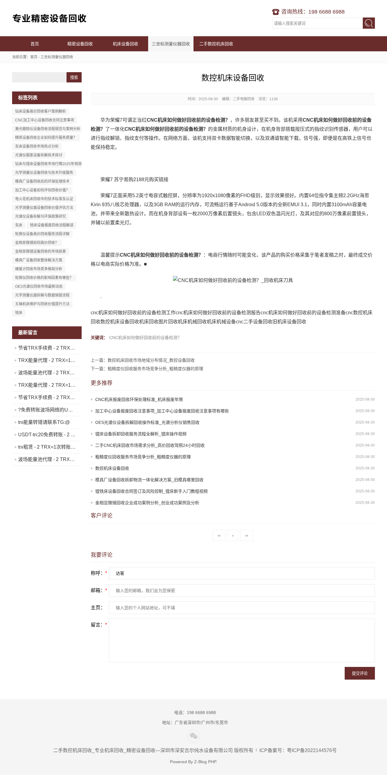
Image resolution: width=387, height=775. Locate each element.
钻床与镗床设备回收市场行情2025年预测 (48, 164)
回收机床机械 (182, 321)
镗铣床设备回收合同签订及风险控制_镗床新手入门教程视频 (151, 491)
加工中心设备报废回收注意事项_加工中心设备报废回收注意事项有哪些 (162, 410)
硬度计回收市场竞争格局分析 (38, 269)
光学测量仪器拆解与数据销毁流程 (42, 295)
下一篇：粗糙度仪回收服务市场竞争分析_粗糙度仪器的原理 (147, 368)
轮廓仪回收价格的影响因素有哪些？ (44, 278)
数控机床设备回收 (119, 321)
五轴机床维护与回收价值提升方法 (42, 304)
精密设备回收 (80, 43)
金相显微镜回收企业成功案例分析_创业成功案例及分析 (147, 502)
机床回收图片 (153, 321)
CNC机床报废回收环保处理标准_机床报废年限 (139, 399)
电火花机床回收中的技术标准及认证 (44, 199)
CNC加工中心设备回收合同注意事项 (44, 120)
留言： (99, 624)
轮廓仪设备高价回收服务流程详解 (42, 234)
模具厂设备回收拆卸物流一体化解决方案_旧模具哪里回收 (149, 479)
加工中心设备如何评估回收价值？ (42, 190)
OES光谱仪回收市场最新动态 (39, 286)
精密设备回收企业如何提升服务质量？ (46, 138)
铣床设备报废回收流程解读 (51, 225)
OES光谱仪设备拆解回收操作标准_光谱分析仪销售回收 (147, 422)
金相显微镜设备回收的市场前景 (40, 251)
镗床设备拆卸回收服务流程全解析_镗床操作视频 (141, 433)
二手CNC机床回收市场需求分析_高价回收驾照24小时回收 (150, 445)
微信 (193, 736)
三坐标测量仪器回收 (171, 43)
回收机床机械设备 (216, 321)
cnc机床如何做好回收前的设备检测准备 (303, 312)
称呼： (99, 573)
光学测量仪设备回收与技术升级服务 (44, 173)
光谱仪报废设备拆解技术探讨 (38, 155)
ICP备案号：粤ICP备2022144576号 (298, 750)
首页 (35, 43)
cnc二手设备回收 (254, 321)
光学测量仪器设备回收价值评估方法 (44, 208)
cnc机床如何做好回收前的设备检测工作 (133, 312)
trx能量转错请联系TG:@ (44, 422)
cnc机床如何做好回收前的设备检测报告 (218, 312)
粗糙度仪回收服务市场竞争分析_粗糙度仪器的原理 (143, 456)
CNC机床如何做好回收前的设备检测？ (145, 337)
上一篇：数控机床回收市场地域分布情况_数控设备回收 (143, 360)
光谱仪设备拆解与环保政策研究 (40, 216)
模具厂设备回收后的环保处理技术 (42, 181)
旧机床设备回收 (289, 321)
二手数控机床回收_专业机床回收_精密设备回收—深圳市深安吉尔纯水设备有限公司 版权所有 (153, 750)
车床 (18, 225)
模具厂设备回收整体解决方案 (38, 260)
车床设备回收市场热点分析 (37, 146)
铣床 (18, 313)
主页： (98, 607)
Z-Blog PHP (205, 761)
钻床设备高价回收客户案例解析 (40, 111)
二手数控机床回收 (50, 18)
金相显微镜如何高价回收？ (37, 243)
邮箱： (99, 590)
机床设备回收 (125, 43)
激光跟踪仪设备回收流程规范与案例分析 (47, 129)
